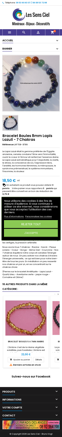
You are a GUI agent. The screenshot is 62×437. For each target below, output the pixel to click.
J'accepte (31, 233)
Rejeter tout (31, 224)
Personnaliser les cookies (38, 216)
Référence (8, 144)
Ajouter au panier (20, 359)
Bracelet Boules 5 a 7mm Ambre (26, 341)
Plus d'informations (14, 216)
